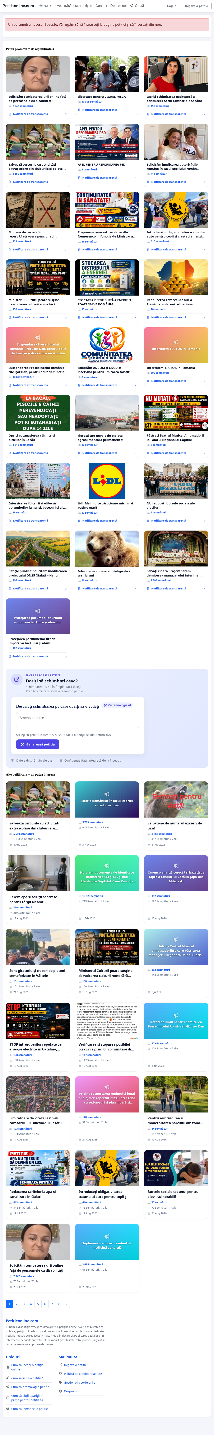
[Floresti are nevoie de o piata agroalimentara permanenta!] (107, 426)
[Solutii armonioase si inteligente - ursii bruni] (107, 562)
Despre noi (118, 6)
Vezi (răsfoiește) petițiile (74, 6)
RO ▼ (48, 5)
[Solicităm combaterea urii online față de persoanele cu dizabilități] (38, 87)
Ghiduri (13, 1356)
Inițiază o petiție (196, 6)
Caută (139, 6)
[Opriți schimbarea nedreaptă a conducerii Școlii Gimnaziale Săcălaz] (176, 87)
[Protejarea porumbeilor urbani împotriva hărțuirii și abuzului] (38, 629)
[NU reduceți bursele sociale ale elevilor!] (176, 494)
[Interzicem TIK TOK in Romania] (176, 356)
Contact (101, 6)
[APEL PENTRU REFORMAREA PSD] (107, 153)
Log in (171, 6)
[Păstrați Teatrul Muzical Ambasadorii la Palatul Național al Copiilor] (176, 426)
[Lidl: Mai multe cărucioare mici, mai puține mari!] (107, 494)
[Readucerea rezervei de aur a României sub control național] (176, 290)
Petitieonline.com (18, 6)
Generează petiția (40, 744)
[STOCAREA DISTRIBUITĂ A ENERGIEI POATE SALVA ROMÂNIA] (107, 290)
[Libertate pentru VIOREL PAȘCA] (107, 85)
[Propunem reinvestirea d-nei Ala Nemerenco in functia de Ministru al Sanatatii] (107, 223)
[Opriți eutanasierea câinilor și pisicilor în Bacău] (38, 426)
